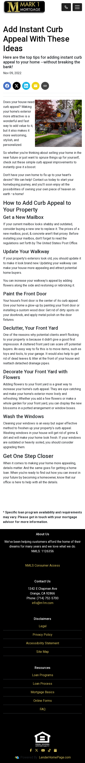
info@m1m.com (42, 603)
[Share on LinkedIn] (26, 86)
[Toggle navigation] (77, 7)
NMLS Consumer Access (42, 565)
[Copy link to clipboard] (45, 86)
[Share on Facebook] (7, 86)
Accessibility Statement (42, 643)
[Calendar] (55, 750)
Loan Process (42, 683)
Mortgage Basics (42, 692)
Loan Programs (42, 675)
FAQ (42, 709)
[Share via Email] (36, 86)
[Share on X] (17, 86)
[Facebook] (31, 750)
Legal (42, 626)
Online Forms (42, 701)
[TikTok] (49, 750)
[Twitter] (36, 750)
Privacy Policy (42, 635)
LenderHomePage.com (55, 757)
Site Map (42, 652)
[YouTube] (43, 750)
